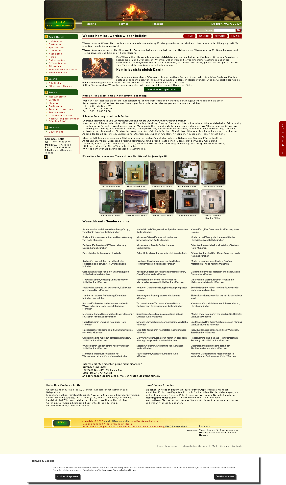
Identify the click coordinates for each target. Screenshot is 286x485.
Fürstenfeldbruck (79, 395)
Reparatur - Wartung (61, 109)
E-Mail (121, 375)
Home (189, 36)
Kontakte (158, 23)
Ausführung (56, 106)
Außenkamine (57, 60)
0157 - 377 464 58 (61, 144)
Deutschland (56, 131)
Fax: (47, 147)
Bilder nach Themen (60, 86)
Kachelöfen (55, 53)
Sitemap (224, 446)
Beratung (54, 99)
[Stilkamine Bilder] (187, 201)
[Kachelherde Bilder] (111, 201)
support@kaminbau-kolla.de (59, 151)
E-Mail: (48, 150)
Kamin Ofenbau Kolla (116, 421)
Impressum (171, 446)
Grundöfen (55, 50)
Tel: (47, 142)
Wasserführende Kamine (63, 69)
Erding (70, 397)
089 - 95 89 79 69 (228, 24)
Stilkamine (55, 66)
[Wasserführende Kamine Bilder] (213, 201)
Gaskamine (55, 44)
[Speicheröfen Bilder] (162, 172)
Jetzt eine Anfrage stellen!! (162, 89)
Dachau (63, 395)
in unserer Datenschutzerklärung (119, 470)
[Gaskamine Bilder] (136, 172)
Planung (53, 103)
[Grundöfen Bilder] (187, 172)
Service (123, 23)
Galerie (91, 23)
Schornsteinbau (58, 72)
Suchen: (209, 30)
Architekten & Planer (61, 115)
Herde (52, 57)
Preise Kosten (57, 112)
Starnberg (78, 403)
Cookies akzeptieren (67, 476)
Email (142, 103)
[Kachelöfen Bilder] (213, 172)
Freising (134, 395)
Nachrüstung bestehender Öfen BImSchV (64, 120)
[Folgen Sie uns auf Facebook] (46, 158)
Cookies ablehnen (225, 476)
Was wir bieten (57, 96)
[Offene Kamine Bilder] (162, 201)
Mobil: (48, 144)
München (51, 395)
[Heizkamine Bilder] (111, 172)
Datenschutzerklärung (194, 446)
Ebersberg (122, 395)
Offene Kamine (57, 63)
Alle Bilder (55, 83)
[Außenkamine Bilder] (136, 201)
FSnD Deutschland (176, 426)
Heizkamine (55, 41)
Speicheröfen (56, 47)
